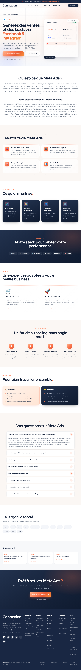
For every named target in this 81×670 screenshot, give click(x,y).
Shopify (27, 631)
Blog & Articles (62, 618)
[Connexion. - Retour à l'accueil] (12, 617)
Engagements (50, 638)
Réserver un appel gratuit (40, 594)
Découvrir (9, 308)
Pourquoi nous (73, 652)
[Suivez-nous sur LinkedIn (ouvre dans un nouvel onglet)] (4, 637)
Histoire (49, 618)
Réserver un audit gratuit (13, 54)
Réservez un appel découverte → (50, 1)
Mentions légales (42, 663)
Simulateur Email (74, 627)
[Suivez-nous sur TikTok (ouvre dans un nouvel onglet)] (20, 637)
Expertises (46, 5)
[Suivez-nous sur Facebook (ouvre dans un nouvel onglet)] (8, 637)
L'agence (28, 5)
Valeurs (49, 626)
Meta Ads (27, 618)
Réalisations (61, 621)
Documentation (62, 633)
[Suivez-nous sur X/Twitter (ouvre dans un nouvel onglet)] (16, 637)
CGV (60, 662)
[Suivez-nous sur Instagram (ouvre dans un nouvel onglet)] (12, 637)
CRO (26, 628)
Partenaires (50, 635)
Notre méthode (73, 654)
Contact (49, 645)
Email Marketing (29, 623)
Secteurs (37, 5)
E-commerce (39, 618)
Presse (49, 643)
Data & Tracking (29, 626)
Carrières (49, 640)
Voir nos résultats (32, 54)
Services (10, 14)
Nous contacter (73, 5)
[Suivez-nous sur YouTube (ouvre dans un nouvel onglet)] (4, 641)
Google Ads (28, 621)
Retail (37, 636)
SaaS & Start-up (40, 629)
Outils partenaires (63, 628)
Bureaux (49, 628)
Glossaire (61, 623)
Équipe (49, 623)
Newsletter (61, 626)
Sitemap (65, 662)
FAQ (60, 631)
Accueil (4, 14)
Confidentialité (53, 662)
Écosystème (50, 621)
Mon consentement (73, 663)
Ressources (56, 5)
